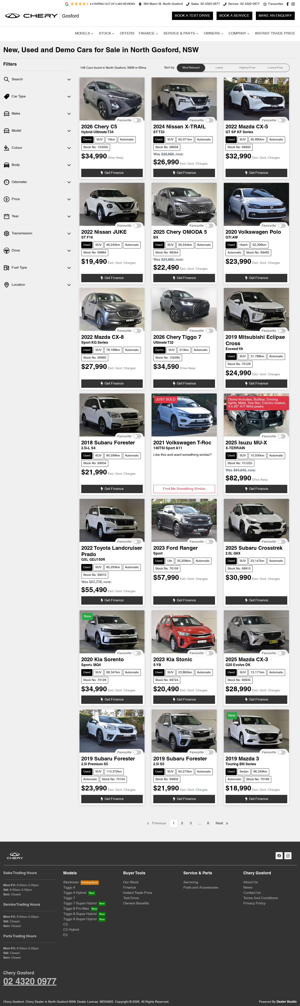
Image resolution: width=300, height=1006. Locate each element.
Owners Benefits (136, 903)
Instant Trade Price (275, 33)
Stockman (71, 882)
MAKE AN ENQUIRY (275, 16)
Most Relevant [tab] (191, 67)
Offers (127, 33)
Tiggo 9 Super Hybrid (80, 919)
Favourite (124, 120)
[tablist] (233, 68)
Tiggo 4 (69, 887)
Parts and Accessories (200, 887)
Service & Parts (179, 33)
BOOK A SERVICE (234, 16)
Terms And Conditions (260, 898)
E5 (65, 935)
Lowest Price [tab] (275, 67)
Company (237, 33)
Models (82, 33)
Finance (147, 33)
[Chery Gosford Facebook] (288, 4)
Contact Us (252, 893)
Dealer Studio (287, 1002)
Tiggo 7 (69, 898)
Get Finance (114, 173)
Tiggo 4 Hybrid (74, 893)
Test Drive (131, 898)
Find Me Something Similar (184, 489)
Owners (212, 33)
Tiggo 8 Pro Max (76, 909)
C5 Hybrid (71, 930)
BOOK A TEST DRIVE (192, 16)
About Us (250, 882)
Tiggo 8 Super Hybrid (80, 914)
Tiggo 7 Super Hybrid (80, 903)
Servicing (190, 882)
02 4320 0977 (210, 4)
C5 (65, 924)
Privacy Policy (254, 903)
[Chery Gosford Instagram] (294, 4)
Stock (105, 33)
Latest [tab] (219, 67)
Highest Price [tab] (247, 67)
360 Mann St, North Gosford (163, 4)
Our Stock (131, 882)
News (247, 887)
